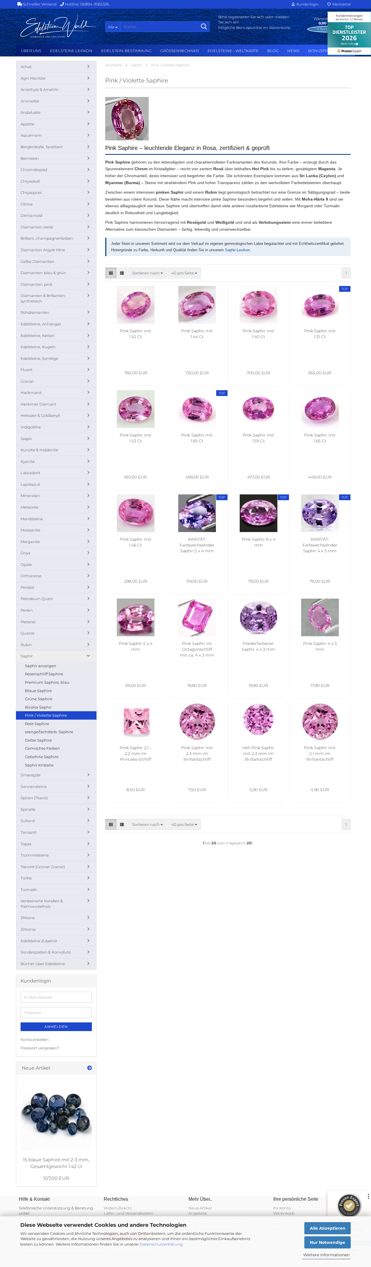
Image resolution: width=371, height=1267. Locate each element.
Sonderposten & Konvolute (46, 952)
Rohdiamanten (35, 312)
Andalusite (31, 112)
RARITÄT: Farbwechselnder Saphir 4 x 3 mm (320, 545)
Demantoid (31, 215)
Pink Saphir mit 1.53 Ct (135, 437)
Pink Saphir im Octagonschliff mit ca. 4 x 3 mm (197, 649)
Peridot (27, 587)
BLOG (273, 50)
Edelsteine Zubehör (39, 940)
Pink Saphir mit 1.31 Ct (320, 333)
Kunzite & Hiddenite (39, 450)
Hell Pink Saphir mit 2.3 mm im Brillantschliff (258, 753)
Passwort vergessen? (40, 1048)
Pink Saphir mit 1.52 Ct (135, 333)
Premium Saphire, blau (47, 682)
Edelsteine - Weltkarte (233, 50)
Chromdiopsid (34, 169)
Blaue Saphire (38, 690)
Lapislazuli (30, 484)
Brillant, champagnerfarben (47, 238)
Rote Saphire (37, 723)
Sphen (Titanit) (34, 797)
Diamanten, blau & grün (43, 272)
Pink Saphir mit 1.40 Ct (258, 333)
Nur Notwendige (327, 1242)
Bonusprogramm (327, 50)
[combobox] (147, 273)
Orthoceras (31, 575)
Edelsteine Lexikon (71, 50)
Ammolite (30, 101)
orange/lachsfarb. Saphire (49, 731)
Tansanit (29, 832)
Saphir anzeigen (40, 665)
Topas (26, 843)
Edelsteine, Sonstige (39, 358)
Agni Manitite (33, 78)
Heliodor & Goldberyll (40, 415)
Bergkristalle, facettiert (42, 146)
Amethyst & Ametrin (40, 89)
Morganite (30, 541)
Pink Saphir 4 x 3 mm (320, 646)
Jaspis (26, 438)
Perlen (27, 610)
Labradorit (30, 472)
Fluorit (26, 369)
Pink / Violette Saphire (46, 715)
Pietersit (28, 621)
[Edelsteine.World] (58, 26)
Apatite (27, 124)
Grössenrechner (179, 50)
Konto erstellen (35, 1039)
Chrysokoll (30, 181)
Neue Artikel (200, 1208)
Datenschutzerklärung (161, 1244)
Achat (26, 66)
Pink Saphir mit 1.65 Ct (197, 437)
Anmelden (56, 1026)
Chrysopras (31, 192)
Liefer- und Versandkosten (128, 1213)
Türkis (26, 878)
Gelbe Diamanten (37, 261)
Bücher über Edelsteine (43, 963)
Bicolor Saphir (38, 707)
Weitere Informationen (326, 1254)
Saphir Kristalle (39, 765)
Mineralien (30, 495)
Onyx (25, 553)
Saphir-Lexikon (237, 250)
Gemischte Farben (42, 748)
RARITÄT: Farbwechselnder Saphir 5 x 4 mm (197, 545)
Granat (27, 381)
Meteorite (30, 507)
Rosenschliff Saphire (44, 674)
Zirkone (28, 917)
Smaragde (31, 775)
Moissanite (30, 530)
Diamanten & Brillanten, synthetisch (43, 298)
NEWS (293, 50)
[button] (111, 273)
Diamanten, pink (36, 284)
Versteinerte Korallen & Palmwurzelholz (42, 904)
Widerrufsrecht (118, 1208)
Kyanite (28, 461)
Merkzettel (341, 4)
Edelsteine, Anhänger (41, 324)
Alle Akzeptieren (327, 1228)
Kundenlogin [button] (307, 4)
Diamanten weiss (37, 227)
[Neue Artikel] (89, 1068)
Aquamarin (31, 135)
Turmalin (29, 889)
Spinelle (28, 809)
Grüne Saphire (38, 698)
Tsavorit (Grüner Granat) (43, 866)
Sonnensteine (34, 786)
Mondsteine (32, 518)
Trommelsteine (35, 855)
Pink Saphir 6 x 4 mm (258, 542)
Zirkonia (28, 929)
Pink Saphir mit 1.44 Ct (197, 333)
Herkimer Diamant (38, 404)
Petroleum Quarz (37, 598)
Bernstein (30, 158)
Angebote (197, 1213)
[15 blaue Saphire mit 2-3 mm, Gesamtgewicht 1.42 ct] (56, 1114)
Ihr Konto (282, 1208)
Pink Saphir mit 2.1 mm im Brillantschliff (320, 753)
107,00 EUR (56, 1178)
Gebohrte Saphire (42, 756)
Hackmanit (31, 392)
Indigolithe (31, 427)
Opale (26, 564)
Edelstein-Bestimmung (126, 50)
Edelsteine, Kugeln (38, 346)
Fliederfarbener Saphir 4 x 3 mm (258, 646)
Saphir (27, 656)
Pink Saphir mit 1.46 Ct (135, 542)
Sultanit (28, 820)
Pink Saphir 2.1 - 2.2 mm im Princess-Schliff (135, 753)
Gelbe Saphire (38, 740)
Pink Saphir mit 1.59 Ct (258, 437)
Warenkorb (283, 1213)
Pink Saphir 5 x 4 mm (135, 646)
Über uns (31, 50)
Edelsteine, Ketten (38, 335)
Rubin (26, 644)
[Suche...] (204, 27)
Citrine (27, 204)
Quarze (27, 633)
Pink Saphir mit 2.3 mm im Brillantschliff (197, 753)
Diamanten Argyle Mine (43, 249)
